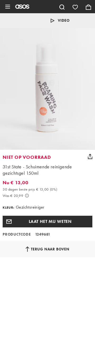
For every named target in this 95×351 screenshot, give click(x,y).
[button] (47, 221)
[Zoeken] (62, 6)
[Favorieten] (75, 6)
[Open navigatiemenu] (7, 6)
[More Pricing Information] (26, 195)
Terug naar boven (50, 249)
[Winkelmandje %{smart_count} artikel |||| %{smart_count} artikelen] (88, 6)
